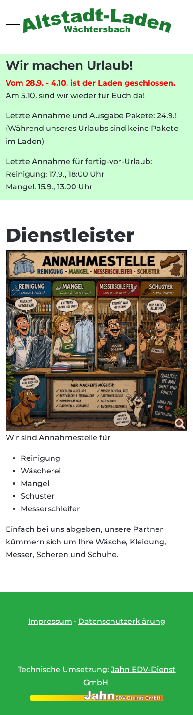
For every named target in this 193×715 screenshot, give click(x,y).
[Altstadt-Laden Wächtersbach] (96, 21)
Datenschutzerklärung (121, 621)
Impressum (50, 621)
